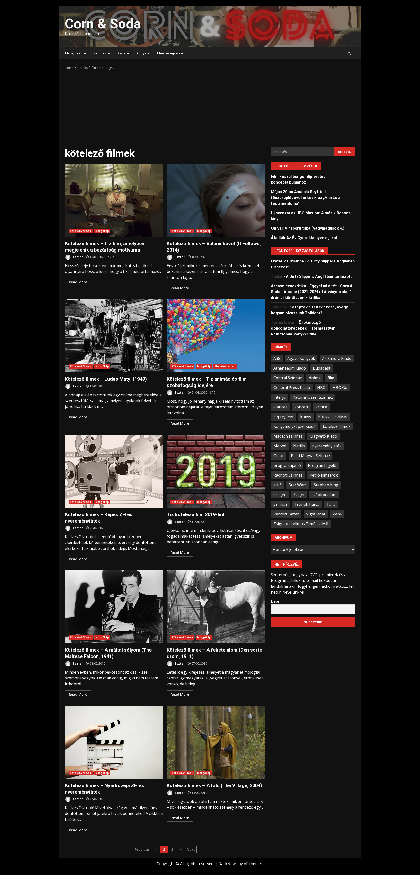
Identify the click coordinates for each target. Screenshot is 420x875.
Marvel (279, 445)
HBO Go (340, 387)
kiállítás (280, 406)
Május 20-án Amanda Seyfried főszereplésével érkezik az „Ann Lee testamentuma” (305, 197)
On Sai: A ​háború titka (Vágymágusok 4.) (307, 228)
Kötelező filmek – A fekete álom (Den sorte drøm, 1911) (216, 606)
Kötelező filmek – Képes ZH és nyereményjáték (114, 471)
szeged (279, 494)
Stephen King (326, 484)
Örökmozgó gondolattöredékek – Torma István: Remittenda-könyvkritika (303, 328)
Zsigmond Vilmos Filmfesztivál (300, 523)
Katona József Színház (313, 397)
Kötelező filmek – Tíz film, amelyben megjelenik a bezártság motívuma (114, 200)
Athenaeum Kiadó (289, 367)
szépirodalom (324, 494)
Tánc (330, 504)
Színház (99, 53)
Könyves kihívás (332, 416)
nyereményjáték (326, 445)
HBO (321, 387)
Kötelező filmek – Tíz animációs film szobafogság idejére (216, 335)
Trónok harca (306, 504)
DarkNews (227, 863)
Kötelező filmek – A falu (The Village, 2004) (216, 742)
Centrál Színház (287, 377)
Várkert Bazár (286, 513)
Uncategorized (225, 366)
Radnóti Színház (288, 475)
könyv (305, 416)
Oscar (278, 455)
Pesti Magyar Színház (310, 455)
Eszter (77, 257)
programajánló (287, 465)
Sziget (299, 494)
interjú (279, 397)
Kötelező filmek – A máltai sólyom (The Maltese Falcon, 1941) (114, 606)
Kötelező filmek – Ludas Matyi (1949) (114, 335)
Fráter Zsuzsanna (287, 261)
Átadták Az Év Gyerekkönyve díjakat (304, 237)
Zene (121, 53)
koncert (301, 406)
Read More (78, 282)
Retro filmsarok (324, 475)
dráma (315, 377)
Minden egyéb (168, 53)
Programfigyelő (322, 465)
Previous (142, 849)
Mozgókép (73, 53)
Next (191, 849)
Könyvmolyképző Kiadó (294, 426)
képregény (283, 416)
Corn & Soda (103, 24)
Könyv (141, 53)
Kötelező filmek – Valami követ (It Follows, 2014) (216, 200)
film (331, 377)
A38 (276, 358)
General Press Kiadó (291, 387)
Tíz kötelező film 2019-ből (216, 471)
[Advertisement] (210, 107)
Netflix (299, 445)
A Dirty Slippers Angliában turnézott (319, 276)
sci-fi (277, 484)
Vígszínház (316, 513)
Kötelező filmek (80, 231)
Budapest (321, 367)
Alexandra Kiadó (336, 358)
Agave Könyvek (301, 358)
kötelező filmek (336, 426)
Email (275, 601)
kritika (321, 406)
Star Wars (298, 484)
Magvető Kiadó (323, 436)
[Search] (349, 53)
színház (280, 504)
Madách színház (288, 436)
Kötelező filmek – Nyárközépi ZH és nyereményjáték (114, 742)
